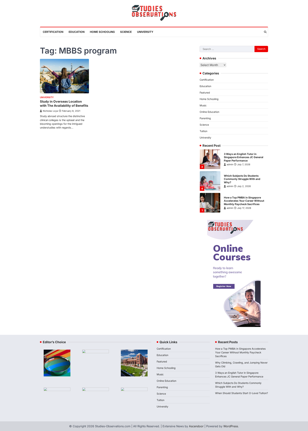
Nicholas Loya (50, 111)
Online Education (209, 111)
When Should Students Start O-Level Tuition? (241, 393)
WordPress (230, 426)
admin (230, 164)
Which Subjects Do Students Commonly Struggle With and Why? (242, 179)
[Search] (265, 32)
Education (76, 32)
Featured (205, 92)
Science (126, 32)
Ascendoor (196, 426)
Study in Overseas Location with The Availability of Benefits (64, 103)
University (145, 32)
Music (203, 105)
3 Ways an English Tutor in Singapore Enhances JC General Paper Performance (243, 157)
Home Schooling (102, 32)
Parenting (205, 118)
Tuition (203, 131)
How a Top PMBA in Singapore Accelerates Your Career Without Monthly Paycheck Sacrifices (244, 201)
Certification (53, 32)
